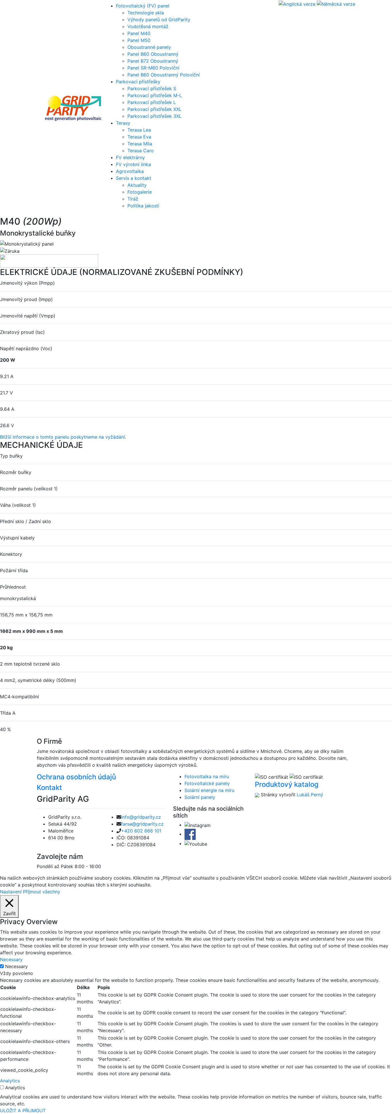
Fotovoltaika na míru (207, 776)
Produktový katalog (287, 784)
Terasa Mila (139, 144)
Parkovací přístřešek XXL (154, 109)
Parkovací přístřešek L (151, 102)
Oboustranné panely (149, 47)
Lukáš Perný (310, 794)
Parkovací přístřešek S (151, 88)
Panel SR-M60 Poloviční (153, 68)
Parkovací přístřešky (138, 81)
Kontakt (49, 787)
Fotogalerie (139, 192)
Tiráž (132, 199)
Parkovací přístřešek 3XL (154, 116)
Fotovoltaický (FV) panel (142, 6)
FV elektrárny (130, 157)
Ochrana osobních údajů (76, 777)
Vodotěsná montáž (147, 26)
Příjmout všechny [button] (41, 892)
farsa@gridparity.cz (142, 824)
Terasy (123, 123)
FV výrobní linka (133, 164)
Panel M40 (138, 33)
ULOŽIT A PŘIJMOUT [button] (23, 1110)
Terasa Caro (140, 150)
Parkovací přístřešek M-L (154, 95)
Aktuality (137, 185)
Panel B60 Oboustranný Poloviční (163, 75)
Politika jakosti (143, 206)
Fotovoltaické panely (207, 783)
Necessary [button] (11, 959)
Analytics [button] (10, 1081)
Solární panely (200, 797)
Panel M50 (138, 40)
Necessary (16, 966)
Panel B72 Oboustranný (152, 61)
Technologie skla (145, 13)
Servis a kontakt (133, 178)
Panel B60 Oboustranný (152, 54)
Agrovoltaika (130, 171)
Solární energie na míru (209, 790)
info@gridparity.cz (141, 817)
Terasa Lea (139, 130)
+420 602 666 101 (141, 831)
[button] (63, 437)
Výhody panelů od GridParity (158, 19)
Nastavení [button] (11, 892)
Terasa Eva (139, 137)
